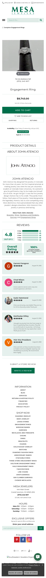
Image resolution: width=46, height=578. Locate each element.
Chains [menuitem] (23, 435)
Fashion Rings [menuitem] (23, 469)
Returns (33, 120)
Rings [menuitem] (23, 438)
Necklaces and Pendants (29, 215)
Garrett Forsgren (21, 263)
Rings (17, 215)
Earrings (13, 217)
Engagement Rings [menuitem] (23, 424)
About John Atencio (23, 151)
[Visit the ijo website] (23, 550)
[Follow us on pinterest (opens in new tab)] (17, 539)
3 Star (19, 235)
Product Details (23, 145)
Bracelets (10, 215)
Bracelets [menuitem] (22, 441)
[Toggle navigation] (3, 20)
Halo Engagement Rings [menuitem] (23, 466)
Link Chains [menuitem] (23, 472)
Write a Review (23, 371)
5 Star (19, 231)
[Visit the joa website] (30, 550)
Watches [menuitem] (23, 449)
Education (23, 404)
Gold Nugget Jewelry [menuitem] (23, 447)
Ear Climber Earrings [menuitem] (23, 477)
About (23, 390)
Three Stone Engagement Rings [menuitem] (23, 461)
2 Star (19, 237)
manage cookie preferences (21, 567)
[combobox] (22, 20)
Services (23, 395)
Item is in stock (23, 131)
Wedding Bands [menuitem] (23, 427)
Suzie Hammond (21, 298)
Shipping (12, 120)
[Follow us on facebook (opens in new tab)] (23, 539)
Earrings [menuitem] (23, 430)
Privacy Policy (23, 407)
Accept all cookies (30, 573)
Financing (23, 401)
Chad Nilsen (19, 280)
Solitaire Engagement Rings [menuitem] (23, 463)
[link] (7, 2)
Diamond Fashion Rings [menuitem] (23, 452)
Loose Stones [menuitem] (23, 422)
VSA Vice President (22, 340)
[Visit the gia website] (16, 550)
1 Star (19, 240)
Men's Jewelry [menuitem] (23, 419)
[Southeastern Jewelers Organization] (23, 557)
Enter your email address (23, 524)
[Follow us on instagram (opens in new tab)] (29, 539)
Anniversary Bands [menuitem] (23, 455)
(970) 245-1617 (23, 81)
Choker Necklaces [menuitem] (23, 480)
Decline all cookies (15, 573)
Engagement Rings (28, 217)
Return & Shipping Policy (23, 398)
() (40, 231)
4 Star (19, 233)
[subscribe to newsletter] (41, 528)
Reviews (23, 225)
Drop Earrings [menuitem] (22, 475)
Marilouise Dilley (21, 316)
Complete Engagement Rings (14, 27)
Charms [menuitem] (23, 444)
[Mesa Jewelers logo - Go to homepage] (23, 10)
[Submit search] (41, 20)
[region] (23, 55)
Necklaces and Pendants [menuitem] (23, 433)
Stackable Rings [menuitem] (23, 458)
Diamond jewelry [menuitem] (23, 416)
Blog (23, 393)
